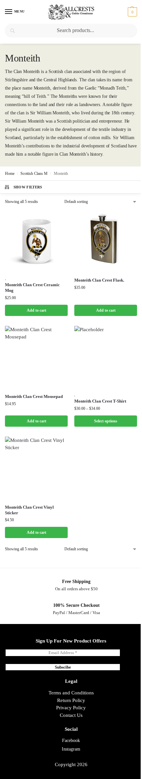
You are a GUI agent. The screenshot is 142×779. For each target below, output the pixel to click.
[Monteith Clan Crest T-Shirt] (105, 357)
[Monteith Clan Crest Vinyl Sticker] (36, 468)
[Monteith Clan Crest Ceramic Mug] (36, 241)
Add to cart (36, 310)
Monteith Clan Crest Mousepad (34, 396)
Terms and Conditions (71, 692)
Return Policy (71, 700)
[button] (131, 12)
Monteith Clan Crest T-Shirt (100, 401)
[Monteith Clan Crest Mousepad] (36, 357)
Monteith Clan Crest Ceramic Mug (32, 287)
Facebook (71, 740)
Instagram (71, 749)
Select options (105, 421)
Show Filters (28, 187)
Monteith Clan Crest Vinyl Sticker (29, 510)
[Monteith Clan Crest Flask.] (105, 241)
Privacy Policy (71, 707)
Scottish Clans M (34, 173)
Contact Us (71, 715)
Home (10, 173)
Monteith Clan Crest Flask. (99, 280)
